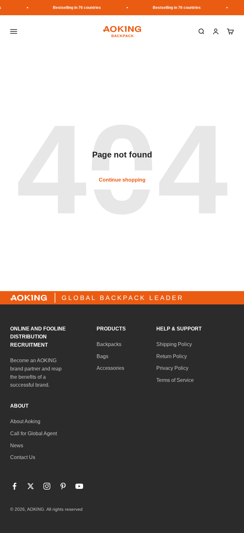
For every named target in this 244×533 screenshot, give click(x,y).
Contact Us (22, 457)
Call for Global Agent (33, 433)
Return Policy (171, 356)
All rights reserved (64, 509)
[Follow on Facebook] (14, 486)
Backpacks (109, 344)
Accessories (110, 368)
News (16, 445)
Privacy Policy (172, 368)
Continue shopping (122, 180)
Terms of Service (175, 380)
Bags (102, 356)
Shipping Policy (174, 344)
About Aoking (25, 421)
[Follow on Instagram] (47, 486)
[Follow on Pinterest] (63, 486)
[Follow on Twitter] (30, 486)
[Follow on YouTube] (79, 486)
